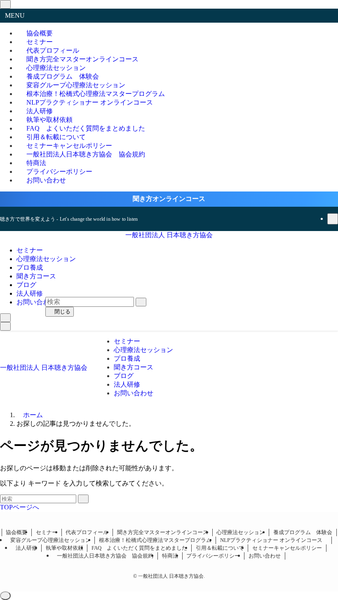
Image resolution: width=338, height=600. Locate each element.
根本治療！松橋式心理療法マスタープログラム (155, 540)
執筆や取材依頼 (64, 548)
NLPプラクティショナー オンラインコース (93, 102)
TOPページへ (19, 507)
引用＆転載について (220, 548)
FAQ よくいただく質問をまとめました (139, 548)
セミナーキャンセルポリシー (287, 548)
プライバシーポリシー (213, 556)
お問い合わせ (46, 180)
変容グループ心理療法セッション (50, 540)
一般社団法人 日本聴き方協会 (169, 234)
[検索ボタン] (5, 317)
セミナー (46, 532)
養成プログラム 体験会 (302, 532)
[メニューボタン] (5, 326)
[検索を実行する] (83, 499)
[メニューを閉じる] (5, 4)
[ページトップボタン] (5, 595)
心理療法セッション (240, 532)
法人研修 (26, 548)
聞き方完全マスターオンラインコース (162, 532)
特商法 (170, 556)
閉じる (61, 311)
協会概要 (16, 532)
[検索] (332, 218)
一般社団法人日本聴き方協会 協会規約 (85, 154)
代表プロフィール (87, 532)
